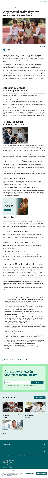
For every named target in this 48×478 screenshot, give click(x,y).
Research (39, 55)
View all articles (39, 397)
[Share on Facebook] (38, 46)
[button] (2, 2)
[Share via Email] (45, 46)
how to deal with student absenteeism (19, 226)
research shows (26, 272)
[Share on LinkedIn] (42, 46)
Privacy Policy (26, 385)
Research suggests (41, 148)
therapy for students (14, 281)
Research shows (6, 99)
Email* (5, 380)
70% (20, 156)
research (30, 236)
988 (28, 455)
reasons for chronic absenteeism (23, 221)
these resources (35, 455)
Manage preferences (29, 473)
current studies (30, 167)
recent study (6, 245)
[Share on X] (40, 46)
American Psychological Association (18, 101)
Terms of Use (32, 385)
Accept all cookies (41, 473)
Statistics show (6, 55)
